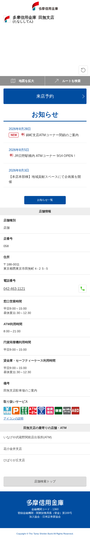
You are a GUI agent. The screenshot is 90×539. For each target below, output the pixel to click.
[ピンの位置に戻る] (83, 70)
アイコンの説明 (13, 418)
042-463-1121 (14, 289)
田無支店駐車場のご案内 (20, 390)
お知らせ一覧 (45, 199)
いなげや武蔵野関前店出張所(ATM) (27, 437)
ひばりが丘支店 (14, 460)
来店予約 (45, 96)
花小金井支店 (12, 449)
